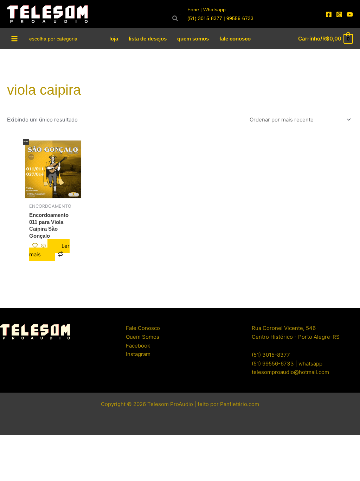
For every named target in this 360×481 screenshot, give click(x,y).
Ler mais (49, 250)
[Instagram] (339, 14)
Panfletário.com (239, 404)
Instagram (138, 354)
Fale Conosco (143, 328)
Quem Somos (142, 336)
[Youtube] (350, 14)
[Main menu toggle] (14, 38)
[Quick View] (43, 246)
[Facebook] (329, 14)
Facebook (138, 345)
